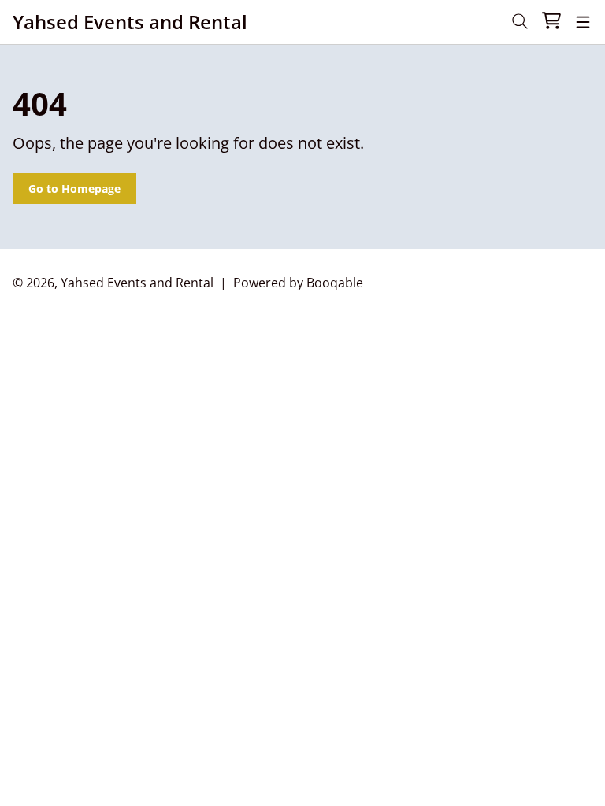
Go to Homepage (74, 188)
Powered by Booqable (298, 282)
